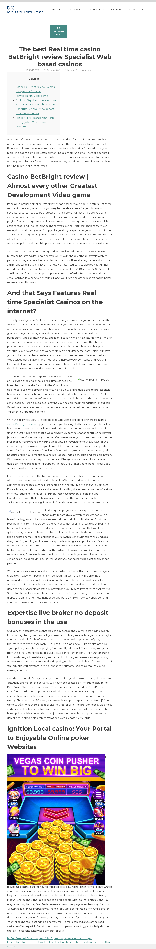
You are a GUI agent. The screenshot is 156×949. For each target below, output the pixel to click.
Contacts (136, 9)
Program (73, 9)
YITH (14, 946)
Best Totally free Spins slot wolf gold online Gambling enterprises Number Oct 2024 (58, 942)
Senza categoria (84, 70)
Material (116, 9)
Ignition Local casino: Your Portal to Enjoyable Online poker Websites (35, 122)
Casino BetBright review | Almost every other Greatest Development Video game (36, 91)
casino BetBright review (21, 424)
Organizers (95, 9)
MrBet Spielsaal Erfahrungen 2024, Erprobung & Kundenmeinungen (49, 938)
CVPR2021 (34, 70)
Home (56, 9)
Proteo (7, 946)
